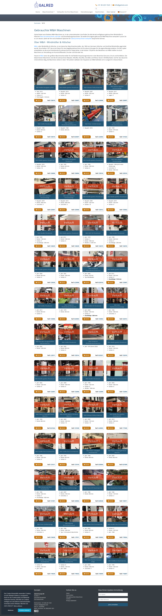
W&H (35, 46)
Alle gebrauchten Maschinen (74, 597)
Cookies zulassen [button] (24, 610)
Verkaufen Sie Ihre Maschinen (67, 12)
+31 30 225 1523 (104, 5)
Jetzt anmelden (113, 605)
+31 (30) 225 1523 (46, 603)
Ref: (51, 100)
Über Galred (111, 12)
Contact (68, 599)
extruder (58, 36)
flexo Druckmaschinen (47, 36)
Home (38, 12)
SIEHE (39, 100)
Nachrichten (99, 12)
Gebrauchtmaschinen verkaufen (81, 38)
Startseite (37, 23)
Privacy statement (71, 600)
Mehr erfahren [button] (18, 606)
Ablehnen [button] (10, 610)
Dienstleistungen (87, 12)
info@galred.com (121, 5)
